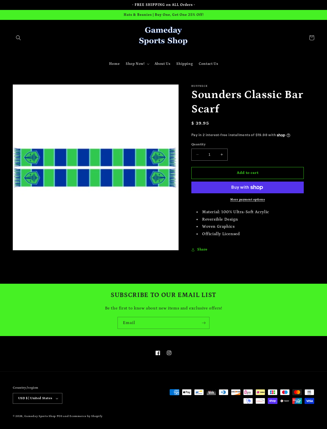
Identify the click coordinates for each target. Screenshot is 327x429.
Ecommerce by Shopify (85, 416)
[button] (18, 37)
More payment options (247, 199)
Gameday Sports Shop (40, 416)
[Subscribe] (203, 323)
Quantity (198, 144)
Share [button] (202, 249)
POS (60, 416)
